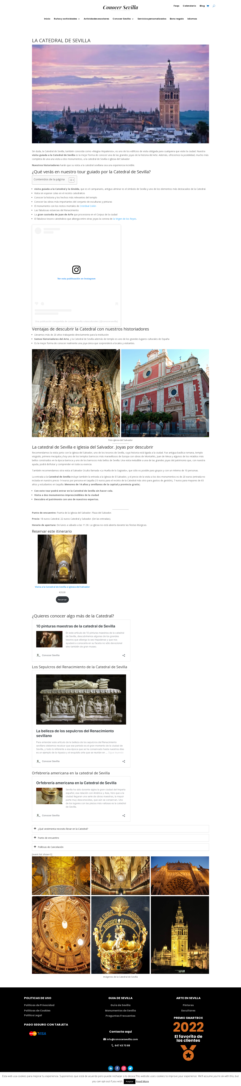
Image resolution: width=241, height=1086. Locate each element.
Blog (202, 6)
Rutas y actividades (65, 18)
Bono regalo (177, 18)
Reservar (62, 599)
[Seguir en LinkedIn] (110, 1068)
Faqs (176, 6)
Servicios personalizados (152, 18)
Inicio (47, 18)
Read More (142, 1081)
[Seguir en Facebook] (117, 1068)
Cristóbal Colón (88, 206)
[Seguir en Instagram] (123, 1068)
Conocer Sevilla (122, 18)
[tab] (120, 829)
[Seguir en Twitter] (130, 1068)
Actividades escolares (96, 18)
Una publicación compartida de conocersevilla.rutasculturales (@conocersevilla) (76, 321)
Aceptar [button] (129, 1081)
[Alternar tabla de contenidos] (70, 180)
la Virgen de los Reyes (124, 218)
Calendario (189, 6)
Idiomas (192, 18)
